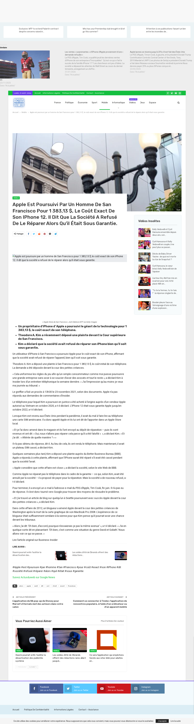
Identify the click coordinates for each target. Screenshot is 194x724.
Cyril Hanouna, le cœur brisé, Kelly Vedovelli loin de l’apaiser (164, 269)
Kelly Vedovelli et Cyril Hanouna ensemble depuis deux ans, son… (164, 232)
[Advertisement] (85, 10)
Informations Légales (51, 93)
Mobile (105, 102)
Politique (69, 102)
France (57, 102)
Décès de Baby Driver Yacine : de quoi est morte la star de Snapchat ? (164, 257)
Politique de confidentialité (73, 93)
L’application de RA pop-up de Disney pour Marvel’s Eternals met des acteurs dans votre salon (37, 604)
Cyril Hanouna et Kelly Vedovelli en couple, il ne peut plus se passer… (163, 244)
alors (21, 586)
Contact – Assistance (95, 93)
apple (29, 586)
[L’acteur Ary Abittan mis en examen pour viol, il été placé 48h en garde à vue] (144, 281)
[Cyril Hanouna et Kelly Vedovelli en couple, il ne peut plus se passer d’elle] (144, 244)
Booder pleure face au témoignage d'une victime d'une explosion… (164, 305)
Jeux (142, 102)
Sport (94, 102)
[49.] (31, 64)
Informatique (118, 102)
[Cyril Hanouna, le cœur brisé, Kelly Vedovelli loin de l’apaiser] (144, 269)
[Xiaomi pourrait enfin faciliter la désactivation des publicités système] (61, 555)
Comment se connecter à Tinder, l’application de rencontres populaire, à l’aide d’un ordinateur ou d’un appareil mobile (100, 604)
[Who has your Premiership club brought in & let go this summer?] (75, 32)
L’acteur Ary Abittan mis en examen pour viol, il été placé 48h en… (164, 281)
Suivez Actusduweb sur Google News (33, 577)
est (48, 586)
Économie (82, 102)
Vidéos (133, 101)
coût (36, 586)
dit (42, 586)
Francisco (72, 586)
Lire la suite (176, 721)
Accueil (38, 93)
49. (1, 80)
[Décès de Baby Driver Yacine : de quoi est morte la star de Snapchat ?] (144, 257)
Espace (152, 102)
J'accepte (162, 721)
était (55, 586)
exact (62, 586)
